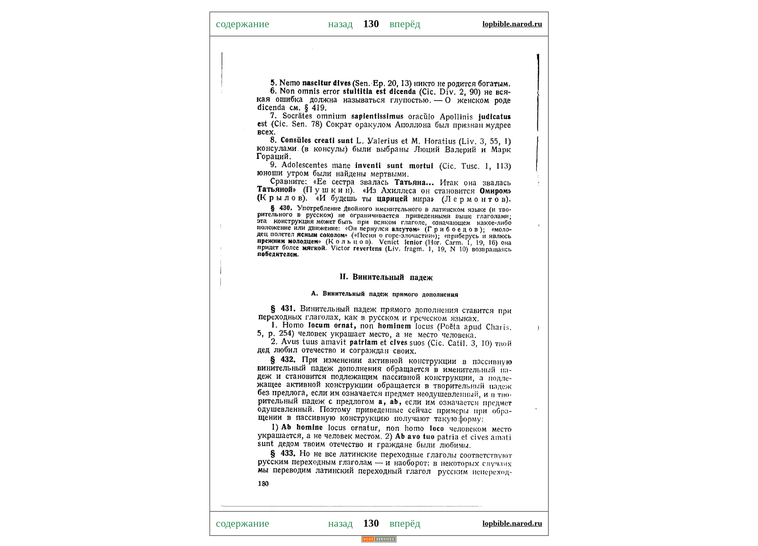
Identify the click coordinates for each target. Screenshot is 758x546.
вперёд (401, 23)
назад (345, 23)
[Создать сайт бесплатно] (379, 540)
